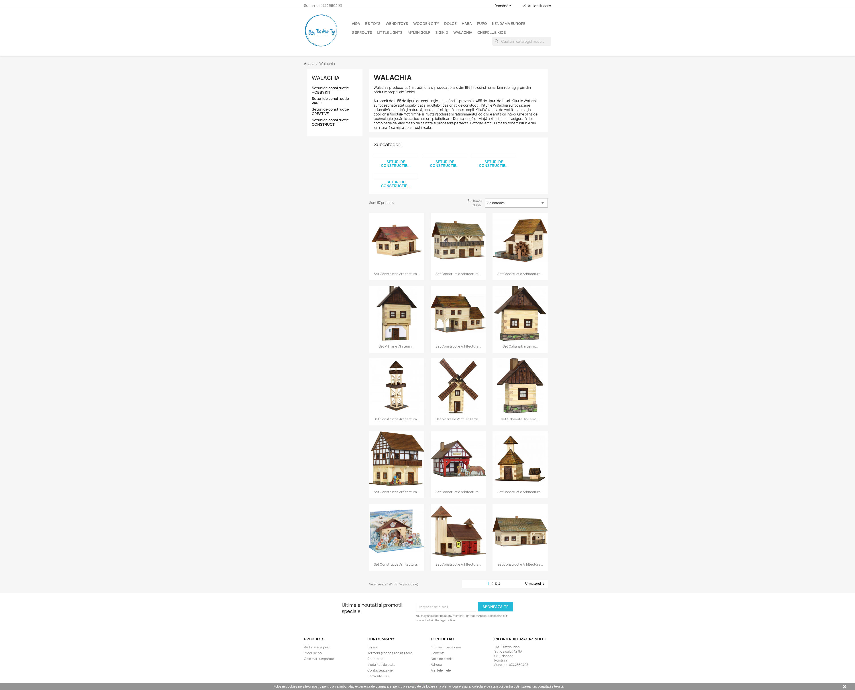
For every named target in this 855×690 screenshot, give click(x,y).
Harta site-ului (378, 676)
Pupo (482, 23)
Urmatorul (535, 584)
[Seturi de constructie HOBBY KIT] (396, 156)
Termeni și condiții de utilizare (389, 653)
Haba (467, 23)
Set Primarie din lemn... (396, 346)
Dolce (450, 23)
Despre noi (375, 659)
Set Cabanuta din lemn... (520, 419)
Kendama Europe (508, 23)
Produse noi (313, 653)
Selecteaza (516, 203)
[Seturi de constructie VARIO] (445, 156)
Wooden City (426, 23)
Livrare (372, 647)
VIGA (356, 23)
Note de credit (442, 659)
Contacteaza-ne (380, 670)
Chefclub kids (491, 32)
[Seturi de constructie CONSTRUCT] (396, 176)
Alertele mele (441, 670)
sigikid (441, 32)
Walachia (462, 32)
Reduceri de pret (317, 647)
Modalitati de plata (381, 664)
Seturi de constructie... (396, 163)
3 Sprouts (362, 32)
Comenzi (437, 653)
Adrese (436, 664)
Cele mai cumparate (319, 659)
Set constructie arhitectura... (396, 274)
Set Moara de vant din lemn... (458, 419)
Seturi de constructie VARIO (330, 100)
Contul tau (442, 639)
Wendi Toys (397, 23)
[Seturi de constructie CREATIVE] (494, 156)
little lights (390, 32)
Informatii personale (446, 647)
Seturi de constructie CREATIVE (330, 111)
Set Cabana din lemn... (520, 346)
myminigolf (419, 32)
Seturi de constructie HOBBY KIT (330, 90)
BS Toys (373, 23)
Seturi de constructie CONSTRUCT (330, 122)
